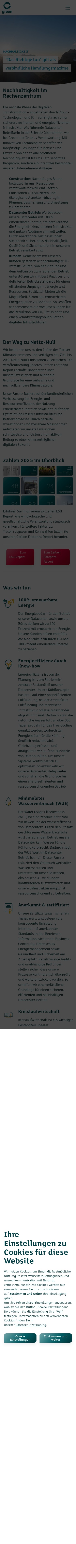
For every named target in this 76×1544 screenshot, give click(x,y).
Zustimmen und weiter (55, 1338)
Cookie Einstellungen (20, 1338)
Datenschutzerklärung (30, 1325)
